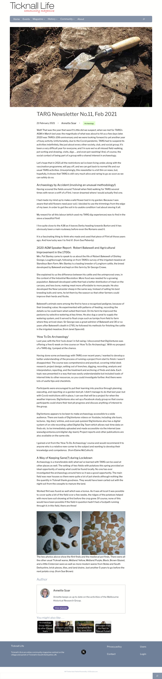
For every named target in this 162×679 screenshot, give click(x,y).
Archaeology (89, 123)
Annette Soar (61, 590)
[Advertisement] (110, 6)
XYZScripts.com (93, 671)
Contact (111, 654)
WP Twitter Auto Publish (71, 671)
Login (143, 654)
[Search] (144, 19)
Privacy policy (114, 646)
